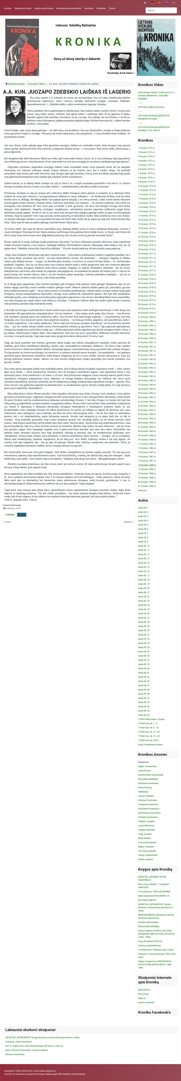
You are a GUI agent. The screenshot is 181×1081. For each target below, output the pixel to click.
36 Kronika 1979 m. (147, 296)
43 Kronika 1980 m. (147, 325)
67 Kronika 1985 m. (147, 427)
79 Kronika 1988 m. (147, 477)
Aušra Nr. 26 (143, 613)
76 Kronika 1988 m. (147, 465)
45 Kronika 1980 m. (147, 334)
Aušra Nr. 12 (143, 554)
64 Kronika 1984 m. (147, 414)
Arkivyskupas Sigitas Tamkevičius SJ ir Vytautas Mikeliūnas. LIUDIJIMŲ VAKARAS (156, 95)
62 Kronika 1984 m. (147, 406)
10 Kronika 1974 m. (147, 186)
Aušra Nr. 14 (143, 563)
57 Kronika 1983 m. (147, 384)
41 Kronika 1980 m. (147, 317)
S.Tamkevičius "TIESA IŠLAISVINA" (154, 891)
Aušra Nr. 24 (143, 605)
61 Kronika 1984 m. (147, 401)
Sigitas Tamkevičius (147, 766)
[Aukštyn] (176, 1076)
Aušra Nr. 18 (143, 579)
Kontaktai (101, 8)
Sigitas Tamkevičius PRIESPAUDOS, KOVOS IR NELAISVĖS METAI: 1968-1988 (155, 964)
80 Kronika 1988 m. (147, 482)
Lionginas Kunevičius (148, 804)
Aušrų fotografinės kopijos (150, 744)
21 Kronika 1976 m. (147, 232)
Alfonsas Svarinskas (147, 800)
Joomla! (8, 1074)
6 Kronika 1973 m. (146, 169)
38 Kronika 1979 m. (147, 304)
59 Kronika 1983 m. (147, 393)
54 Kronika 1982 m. (147, 372)
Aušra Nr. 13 (143, 558)
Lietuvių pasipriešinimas (149, 945)
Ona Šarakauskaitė (147, 851)
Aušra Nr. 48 (143, 689)
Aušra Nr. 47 (143, 685)
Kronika (7, 8)
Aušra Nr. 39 (143, 664)
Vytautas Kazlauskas (148, 817)
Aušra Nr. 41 (143, 672)
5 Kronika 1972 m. (146, 165)
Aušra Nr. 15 (143, 567)
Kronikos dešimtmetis (148, 922)
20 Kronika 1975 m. (147, 228)
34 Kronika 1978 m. (147, 287)
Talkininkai (143, 792)
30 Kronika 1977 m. (147, 270)
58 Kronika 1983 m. (147, 389)
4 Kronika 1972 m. (146, 160)
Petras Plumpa (145, 787)
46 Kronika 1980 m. (147, 338)
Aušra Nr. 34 (143, 647)
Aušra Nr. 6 (143, 529)
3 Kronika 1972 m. (146, 156)
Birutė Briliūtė (144, 838)
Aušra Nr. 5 (143, 525)
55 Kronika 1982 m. (147, 376)
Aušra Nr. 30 (143, 630)
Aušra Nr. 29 (143, 626)
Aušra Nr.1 (143, 508)
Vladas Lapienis (145, 859)
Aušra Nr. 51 (143, 698)
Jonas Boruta (144, 770)
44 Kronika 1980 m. (147, 330)
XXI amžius (143, 994)
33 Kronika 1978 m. (147, 283)
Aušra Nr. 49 (143, 694)
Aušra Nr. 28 (143, 622)
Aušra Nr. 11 (143, 550)
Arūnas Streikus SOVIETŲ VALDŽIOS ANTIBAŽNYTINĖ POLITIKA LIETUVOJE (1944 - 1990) (156, 933)
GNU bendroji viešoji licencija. (72, 1074)
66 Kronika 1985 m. (147, 423)
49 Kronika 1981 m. (147, 351)
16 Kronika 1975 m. (147, 211)
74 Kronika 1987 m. (147, 456)
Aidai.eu (142, 998)
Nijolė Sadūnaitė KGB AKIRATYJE (153, 896)
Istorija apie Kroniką (44, 8)
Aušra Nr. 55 (143, 706)
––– (140, 103)
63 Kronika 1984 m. (147, 410)
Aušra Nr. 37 (143, 660)
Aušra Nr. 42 (143, 677)
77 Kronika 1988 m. (147, 469)
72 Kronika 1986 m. (147, 448)
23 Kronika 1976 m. (147, 241)
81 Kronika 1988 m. (147, 486)
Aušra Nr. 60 (143, 715)
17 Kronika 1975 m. (147, 215)
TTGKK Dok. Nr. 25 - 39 (149, 736)
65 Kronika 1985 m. (147, 418)
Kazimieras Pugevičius (148, 808)
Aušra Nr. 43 (143, 681)
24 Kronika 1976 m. (147, 245)
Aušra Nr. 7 (143, 533)
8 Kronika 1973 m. (146, 177)
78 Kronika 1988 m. (147, 473)
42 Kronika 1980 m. (147, 321)
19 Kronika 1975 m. (147, 224)
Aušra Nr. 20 (143, 588)
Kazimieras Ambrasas (148, 783)
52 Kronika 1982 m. (147, 363)
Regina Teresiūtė (146, 846)
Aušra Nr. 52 (143, 702)
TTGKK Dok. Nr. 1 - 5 (147, 723)
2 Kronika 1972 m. (146, 152)
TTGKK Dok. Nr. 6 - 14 (148, 727)
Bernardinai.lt (144, 990)
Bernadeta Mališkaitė (148, 779)
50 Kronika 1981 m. (147, 355)
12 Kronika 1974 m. (147, 194)
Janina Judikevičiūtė (147, 855)
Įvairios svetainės (146, 1002)
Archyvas (142, 490)
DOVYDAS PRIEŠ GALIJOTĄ (151, 107)
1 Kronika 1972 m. (146, 148)
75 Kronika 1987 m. (147, 461)
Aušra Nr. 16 (143, 571)
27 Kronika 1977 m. (147, 258)
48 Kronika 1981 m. (147, 346)
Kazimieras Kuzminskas (149, 813)
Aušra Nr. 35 (143, 651)
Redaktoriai (143, 762)
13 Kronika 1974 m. (147, 198)
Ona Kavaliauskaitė (147, 842)
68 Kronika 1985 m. (147, 431)
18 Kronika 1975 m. (147, 220)
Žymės (112, 8)
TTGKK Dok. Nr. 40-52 (148, 740)
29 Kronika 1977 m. (147, 266)
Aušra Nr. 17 (143, 575)
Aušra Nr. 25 (143, 609)
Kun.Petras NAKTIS (147, 900)
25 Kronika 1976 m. (147, 249)
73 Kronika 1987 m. (147, 452)
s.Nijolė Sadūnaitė (146, 830)
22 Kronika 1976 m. (147, 237)
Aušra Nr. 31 (143, 634)
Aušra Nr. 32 (143, 639)
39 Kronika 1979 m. (147, 308)
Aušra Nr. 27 (143, 618)
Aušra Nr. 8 (143, 537)
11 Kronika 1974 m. (147, 190)
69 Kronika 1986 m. (147, 435)
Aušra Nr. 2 (143, 512)
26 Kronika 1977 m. (147, 253)
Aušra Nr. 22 (143, 596)
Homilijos (88, 8)
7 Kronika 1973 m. (146, 173)
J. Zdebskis (9, 515)
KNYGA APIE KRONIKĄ (148, 926)
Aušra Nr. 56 (143, 711)
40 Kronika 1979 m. (147, 313)
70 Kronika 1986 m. (147, 439)
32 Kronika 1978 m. (147, 279)
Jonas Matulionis (146, 825)
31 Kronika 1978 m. (147, 275)
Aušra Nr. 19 (143, 584)
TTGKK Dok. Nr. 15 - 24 (149, 732)
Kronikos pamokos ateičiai (68, 8)
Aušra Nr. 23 (143, 601)
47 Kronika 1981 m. (147, 342)
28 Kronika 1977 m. (147, 262)
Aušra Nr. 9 (143, 541)
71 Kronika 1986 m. (147, 444)
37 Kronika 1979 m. (147, 300)
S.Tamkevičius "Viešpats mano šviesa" (156, 950)
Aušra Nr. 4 (143, 520)
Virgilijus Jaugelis (146, 821)
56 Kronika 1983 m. (147, 380)
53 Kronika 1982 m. (147, 368)
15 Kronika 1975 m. (147, 207)
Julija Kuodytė (144, 834)
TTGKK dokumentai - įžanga (151, 719)
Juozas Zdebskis (146, 796)
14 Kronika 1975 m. (147, 203)
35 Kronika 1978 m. (147, 291)
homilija (21, 515)
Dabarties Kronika (23, 8)
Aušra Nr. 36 (143, 656)
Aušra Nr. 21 (143, 592)
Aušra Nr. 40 (143, 668)
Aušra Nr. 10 (143, 546)
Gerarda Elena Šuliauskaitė (150, 775)
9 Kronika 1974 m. (146, 182)
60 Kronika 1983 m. (147, 397)
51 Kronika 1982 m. (147, 359)
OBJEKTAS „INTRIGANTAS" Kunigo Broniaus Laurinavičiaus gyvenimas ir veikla (155, 907)
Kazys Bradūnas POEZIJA (150, 941)
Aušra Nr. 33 (143, 643)
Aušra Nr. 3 (143, 516)
